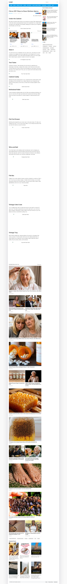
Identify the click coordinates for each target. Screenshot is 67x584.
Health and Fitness (36, 5)
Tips (35, 538)
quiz (54, 51)
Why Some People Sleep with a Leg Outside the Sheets (24, 557)
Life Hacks (29, 5)
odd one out (53, 49)
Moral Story (19, 5)
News (14, 5)
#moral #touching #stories (47, 44)
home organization (12, 538)
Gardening (44, 5)
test (43, 52)
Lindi (11, 2)
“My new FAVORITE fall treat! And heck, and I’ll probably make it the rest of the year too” (13, 558)
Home (11, 5)
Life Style (11, 13)
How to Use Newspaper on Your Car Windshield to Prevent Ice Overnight (14, 576)
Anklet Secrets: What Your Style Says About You (36, 556)
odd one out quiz (46, 51)
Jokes (24, 5)
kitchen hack (31, 538)
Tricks (38, 538)
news (48, 49)
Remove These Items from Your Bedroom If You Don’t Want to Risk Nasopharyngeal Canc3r (36, 576)
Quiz (53, 5)
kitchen (26, 538)
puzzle (51, 51)
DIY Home (50, 46)
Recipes (49, 5)
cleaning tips (45, 46)
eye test (54, 46)
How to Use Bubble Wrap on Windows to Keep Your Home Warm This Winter (25, 576)
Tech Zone (15, 13)
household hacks (20, 538)
